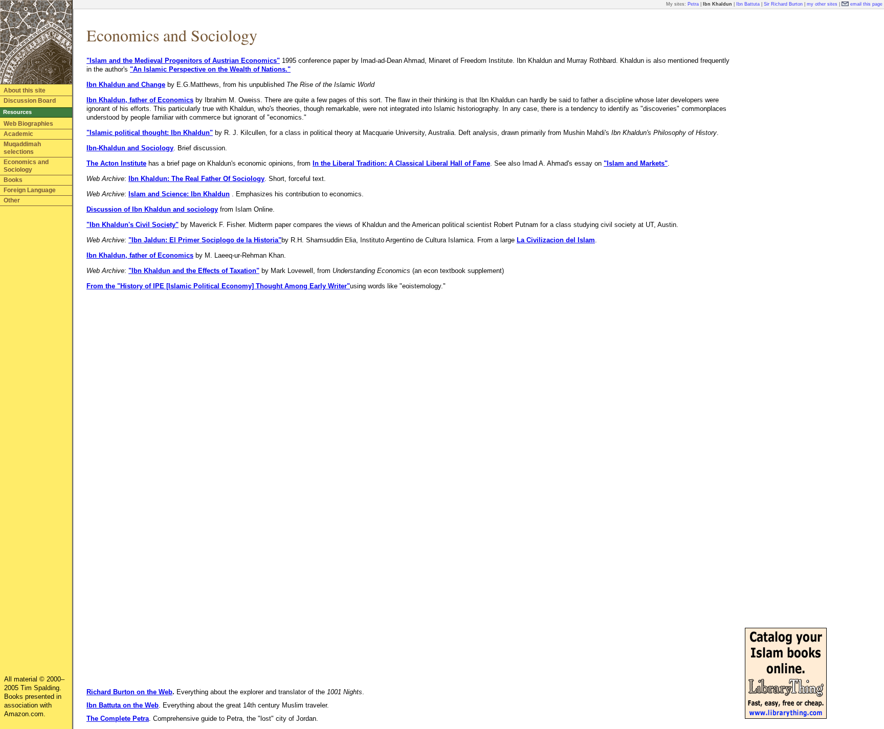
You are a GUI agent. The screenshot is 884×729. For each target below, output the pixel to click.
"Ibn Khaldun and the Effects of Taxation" (193, 271)
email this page (866, 4)
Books (13, 180)
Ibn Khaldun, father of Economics (139, 100)
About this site (25, 90)
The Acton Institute (116, 163)
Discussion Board (30, 100)
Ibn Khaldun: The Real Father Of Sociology (196, 179)
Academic (18, 134)
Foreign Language (30, 190)
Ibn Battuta (748, 4)
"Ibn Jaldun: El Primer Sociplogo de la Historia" (204, 240)
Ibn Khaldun (717, 4)
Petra (693, 4)
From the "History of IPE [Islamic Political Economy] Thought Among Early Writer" (218, 286)
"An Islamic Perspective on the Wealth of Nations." (210, 69)
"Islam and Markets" (636, 163)
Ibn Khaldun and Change (125, 84)
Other (12, 200)
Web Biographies (28, 123)
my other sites (822, 4)
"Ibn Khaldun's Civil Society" (132, 225)
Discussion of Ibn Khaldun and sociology (152, 209)
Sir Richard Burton (783, 4)
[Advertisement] (786, 167)
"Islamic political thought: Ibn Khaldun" (149, 132)
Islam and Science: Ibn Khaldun (179, 194)
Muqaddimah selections (22, 148)
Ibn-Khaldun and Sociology (129, 148)
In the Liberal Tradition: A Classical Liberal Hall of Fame (401, 163)
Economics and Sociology (26, 165)
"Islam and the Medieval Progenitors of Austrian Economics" (183, 60)
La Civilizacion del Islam (556, 240)
